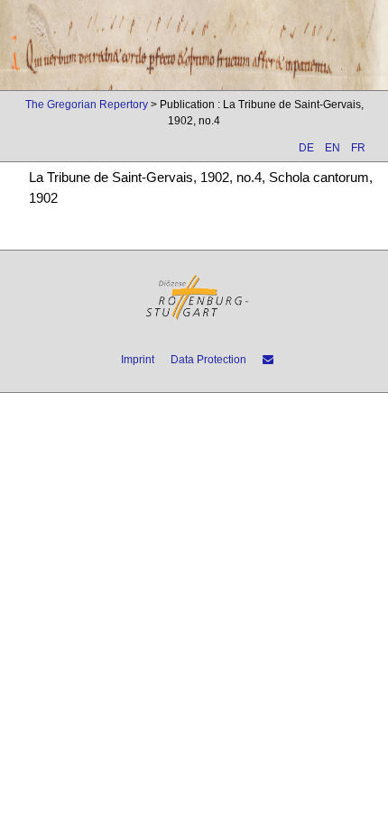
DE (306, 148)
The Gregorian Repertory (86, 104)
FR (358, 148)
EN (332, 148)
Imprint (137, 359)
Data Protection (208, 359)
